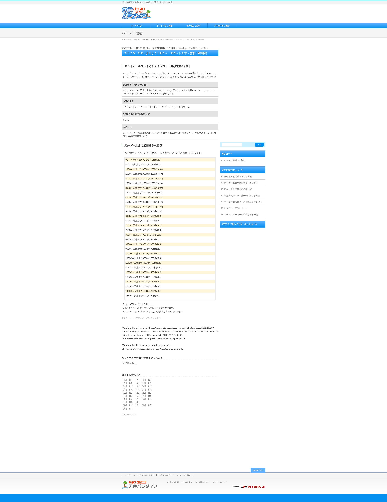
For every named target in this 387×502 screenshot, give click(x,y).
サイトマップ (221, 482)
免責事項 (188, 482)
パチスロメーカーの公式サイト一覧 (241, 214)
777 (169, 48)
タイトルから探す (147, 475)
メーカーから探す (183, 475)
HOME (124, 39)
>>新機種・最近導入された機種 (193, 48)
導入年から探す (165, 475)
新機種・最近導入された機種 (238, 176)
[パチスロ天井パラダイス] (137, 18)
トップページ (129, 475)
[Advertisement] (209, 13)
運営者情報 (174, 482)
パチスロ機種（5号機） (148, 39)
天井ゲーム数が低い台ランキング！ (241, 183)
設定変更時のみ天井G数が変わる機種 (242, 195)
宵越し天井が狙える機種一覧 (238, 189)
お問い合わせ (203, 482)
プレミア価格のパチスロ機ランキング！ (243, 202)
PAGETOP (258, 470)
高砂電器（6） (129, 363)
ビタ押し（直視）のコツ (235, 208)
